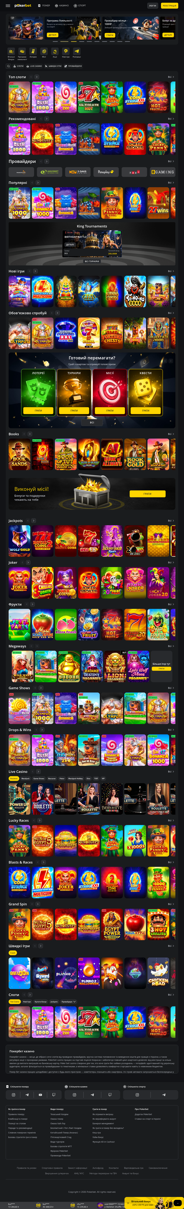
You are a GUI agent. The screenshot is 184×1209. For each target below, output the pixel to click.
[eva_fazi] (134, 172)
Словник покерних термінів (22, 1132)
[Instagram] (13, 1095)
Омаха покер (56, 1118)
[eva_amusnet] (49, 172)
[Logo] (25, 5)
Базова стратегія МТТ (61, 1146)
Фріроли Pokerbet (59, 1151)
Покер (46, 5)
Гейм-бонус (98, 1137)
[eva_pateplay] (106, 172)
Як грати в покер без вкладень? (108, 1128)
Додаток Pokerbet (143, 1114)
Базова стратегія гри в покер (22, 1137)
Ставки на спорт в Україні (148, 1118)
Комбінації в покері (17, 1118)
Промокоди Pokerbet (60, 1155)
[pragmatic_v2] (21, 172)
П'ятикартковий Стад (60, 1137)
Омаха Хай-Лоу (57, 1123)
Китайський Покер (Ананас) (64, 1132)
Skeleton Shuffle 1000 (26, 1206)
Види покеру (57, 1109)
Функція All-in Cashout (104, 1141)
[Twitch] (54, 1095)
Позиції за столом (17, 1123)
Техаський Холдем (59, 1114)
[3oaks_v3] (78, 172)
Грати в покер (100, 1109)
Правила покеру (16, 1114)
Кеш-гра (97, 1132)
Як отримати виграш (103, 1114)
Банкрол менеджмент (103, 1123)
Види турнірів (57, 1141)
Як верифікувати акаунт (104, 1118)
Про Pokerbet (141, 1109)
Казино (64, 5)
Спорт (82, 5)
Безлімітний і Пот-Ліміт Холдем (65, 1128)
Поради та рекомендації (20, 1128)
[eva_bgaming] (162, 172)
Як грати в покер (16, 1109)
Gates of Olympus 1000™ (96, 1206)
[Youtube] (40, 1095)
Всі (169, 76)
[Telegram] (27, 1095)
